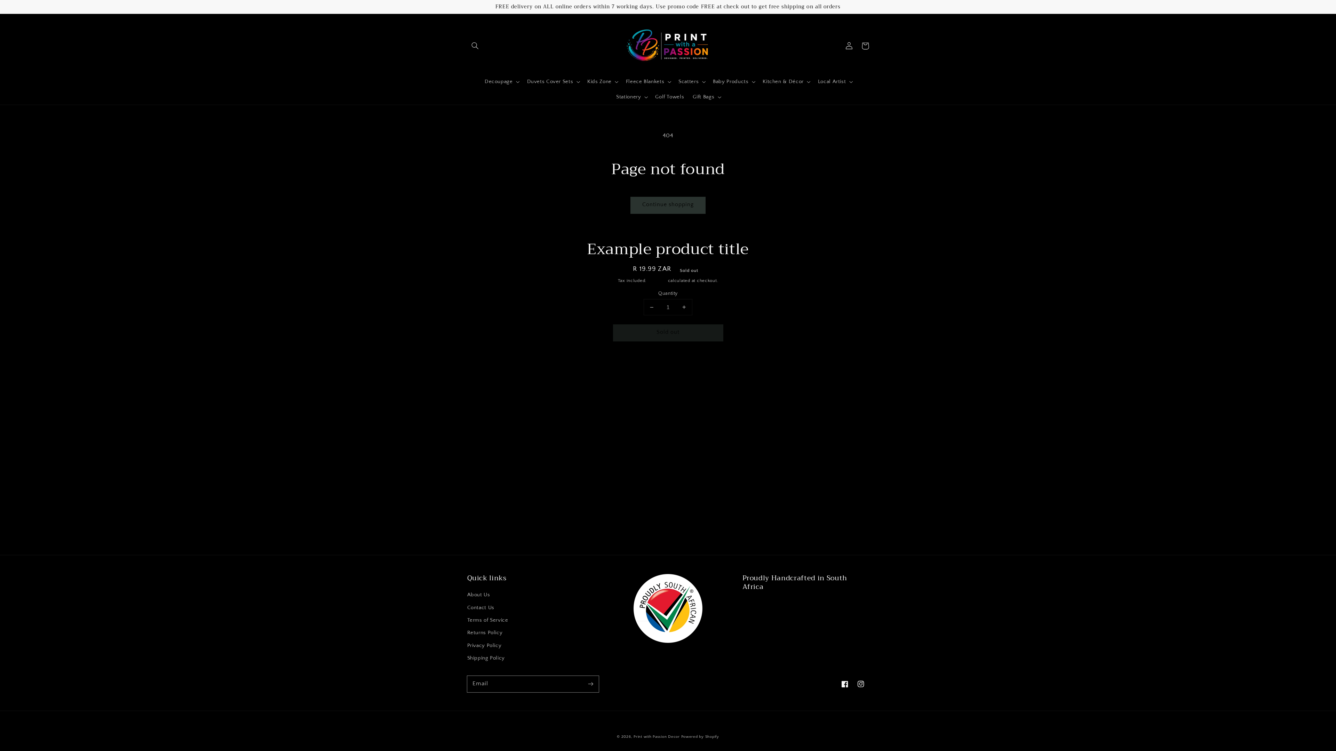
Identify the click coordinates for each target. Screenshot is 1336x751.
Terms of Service (487, 620)
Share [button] (579, 363)
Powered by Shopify (700, 737)
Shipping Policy (486, 658)
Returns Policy (485, 633)
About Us (478, 595)
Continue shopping (668, 205)
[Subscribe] (590, 684)
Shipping (657, 280)
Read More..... (761, 603)
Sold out (668, 332)
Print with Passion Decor (657, 737)
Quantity (667, 293)
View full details (743, 363)
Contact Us (480, 608)
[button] (475, 46)
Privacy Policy (484, 645)
